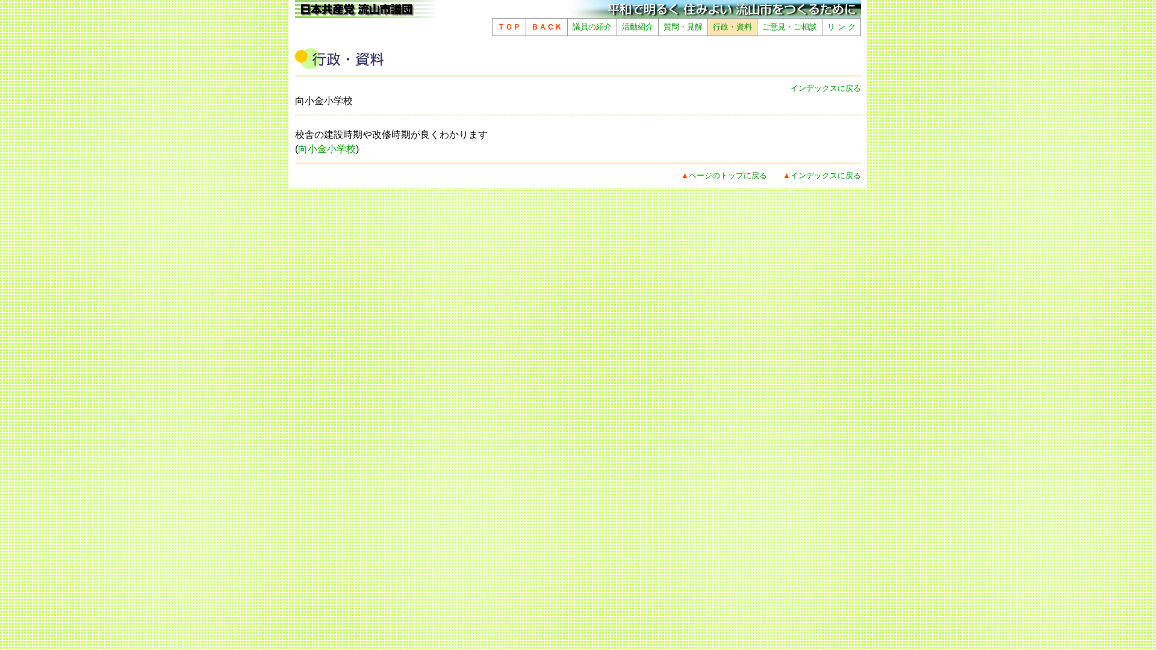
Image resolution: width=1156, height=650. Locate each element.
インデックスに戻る (826, 88)
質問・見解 (683, 26)
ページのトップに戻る (728, 175)
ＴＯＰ (509, 26)
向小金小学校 (327, 149)
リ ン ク (841, 26)
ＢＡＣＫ (546, 26)
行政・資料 (732, 26)
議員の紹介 (592, 26)
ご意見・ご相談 (789, 26)
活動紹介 (637, 26)
